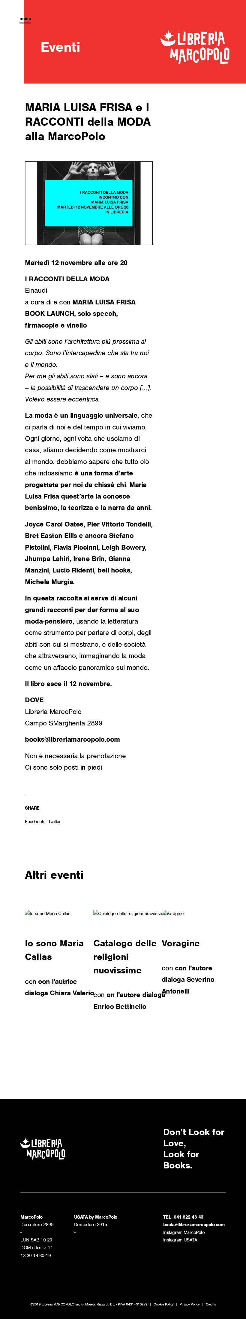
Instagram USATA (180, 1240)
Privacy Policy (190, 1304)
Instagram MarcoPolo (184, 1232)
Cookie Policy (164, 1304)
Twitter (54, 822)
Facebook (34, 822)
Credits (211, 1304)
